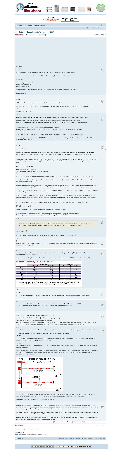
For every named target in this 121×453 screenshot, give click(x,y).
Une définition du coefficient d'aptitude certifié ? (34, 32)
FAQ (89, 27)
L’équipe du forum (63, 438)
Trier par (64, 421)
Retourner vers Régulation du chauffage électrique (27, 429)
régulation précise (54, 187)
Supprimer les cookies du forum (74, 438)
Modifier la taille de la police (104, 25)
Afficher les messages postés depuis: (44, 421)
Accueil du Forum (21, 25)
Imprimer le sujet (101, 25)
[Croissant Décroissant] (79, 421)
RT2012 (28, 190)
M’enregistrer (95, 27)
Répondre (17, 34)
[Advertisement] (60, 50)
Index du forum (20, 438)
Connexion (102, 27)
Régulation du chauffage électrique (36, 25)
